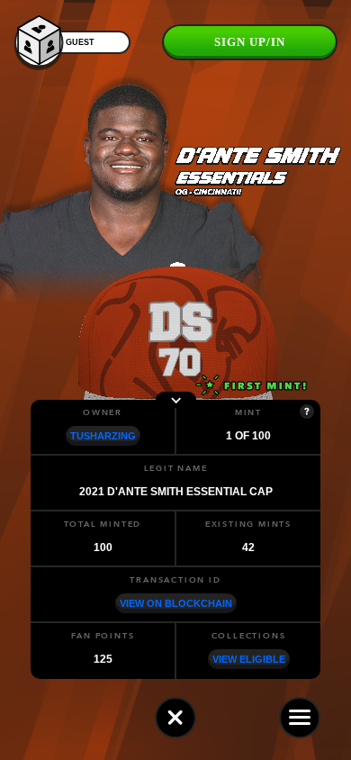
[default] (175, 718)
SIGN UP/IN (249, 42)
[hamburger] (300, 718)
